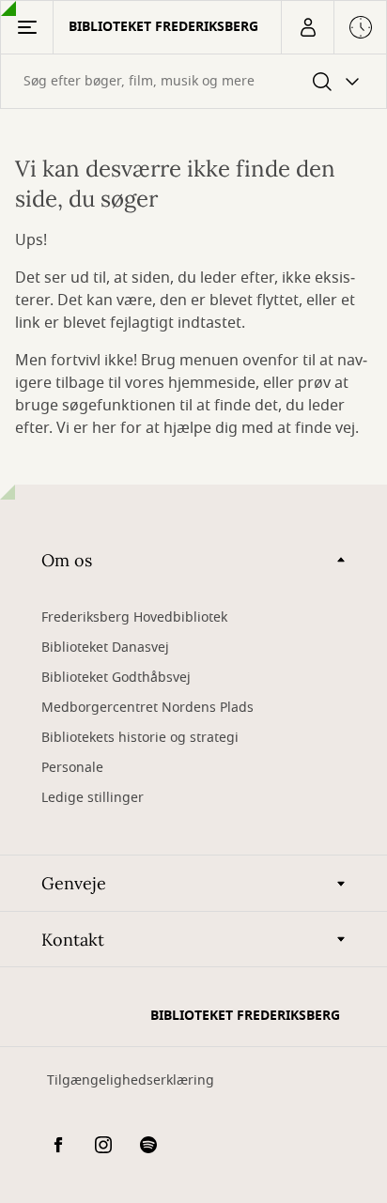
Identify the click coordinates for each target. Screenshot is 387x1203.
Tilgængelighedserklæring (130, 1080)
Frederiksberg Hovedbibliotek (134, 617)
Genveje (73, 883)
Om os (66, 560)
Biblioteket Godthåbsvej (116, 677)
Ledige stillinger (92, 798)
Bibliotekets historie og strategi (140, 738)
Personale (72, 768)
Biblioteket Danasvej (105, 647)
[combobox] (193, 81)
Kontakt (72, 939)
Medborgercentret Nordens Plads (147, 707)
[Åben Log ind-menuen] (307, 27)
